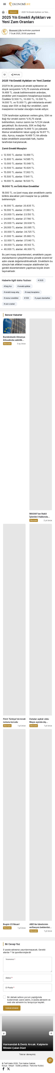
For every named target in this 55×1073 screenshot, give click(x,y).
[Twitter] (8, 1068)
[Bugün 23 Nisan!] (14, 830)
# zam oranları (9, 304)
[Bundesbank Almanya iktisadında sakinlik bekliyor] (14, 420)
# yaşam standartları (42, 298)
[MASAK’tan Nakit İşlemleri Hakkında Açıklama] (40, 420)
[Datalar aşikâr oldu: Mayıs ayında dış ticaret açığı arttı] (40, 625)
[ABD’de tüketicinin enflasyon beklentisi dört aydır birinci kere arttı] (40, 830)
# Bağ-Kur (8, 286)
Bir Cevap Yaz (12, 944)
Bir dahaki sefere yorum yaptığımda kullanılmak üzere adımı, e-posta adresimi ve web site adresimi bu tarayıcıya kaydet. (28, 1000)
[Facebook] (3, 1068)
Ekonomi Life (15, 30)
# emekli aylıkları (24, 286)
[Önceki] (4, 1033)
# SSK (26, 298)
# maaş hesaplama (32, 292)
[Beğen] (4, 74)
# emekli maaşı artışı (11, 292)
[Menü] (4, 4)
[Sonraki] (51, 1033)
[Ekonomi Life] (19, 4)
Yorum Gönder (11, 1008)
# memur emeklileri (11, 298)
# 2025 (40, 280)
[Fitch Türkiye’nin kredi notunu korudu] (14, 625)
